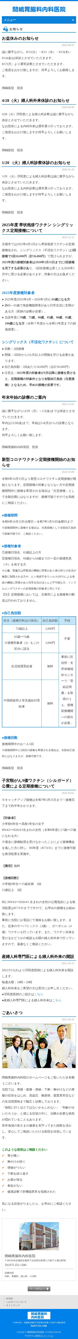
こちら (38, 994)
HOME (9, 1298)
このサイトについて (16, 1302)
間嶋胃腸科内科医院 (35, 1332)
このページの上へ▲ (39, 1288)
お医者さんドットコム (43, 1336)
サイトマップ (13, 1305)
